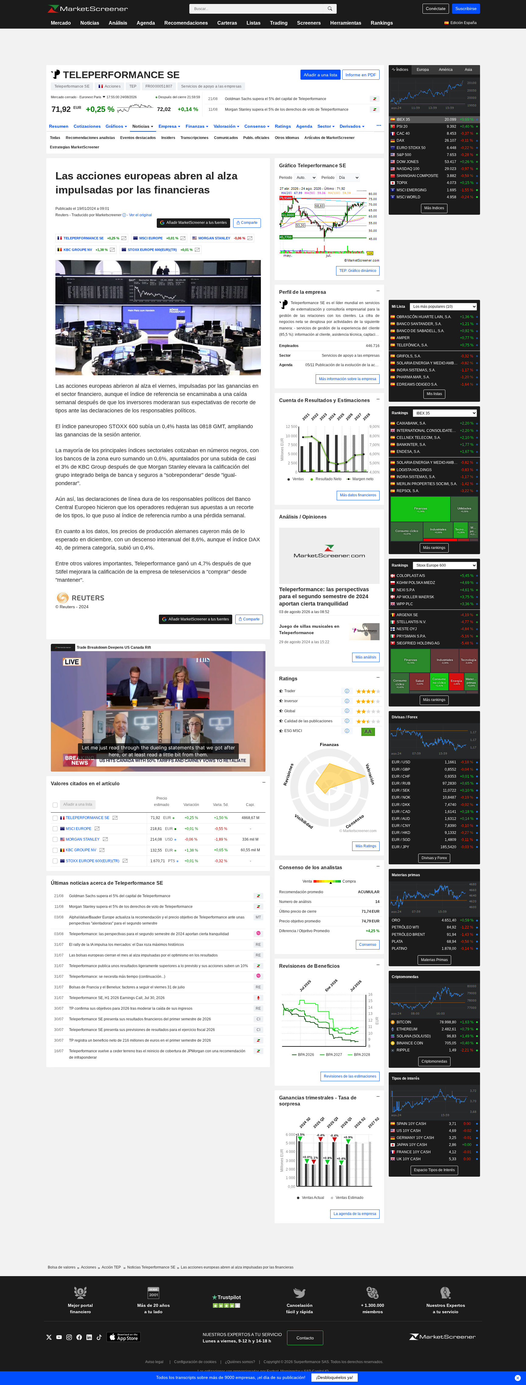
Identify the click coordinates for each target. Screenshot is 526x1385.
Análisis (118, 23)
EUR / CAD (401, 812)
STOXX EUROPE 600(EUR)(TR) (92, 861)
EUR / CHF (401, 776)
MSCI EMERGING (411, 190)
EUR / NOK (401, 797)
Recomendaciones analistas (90, 138)
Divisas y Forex (434, 858)
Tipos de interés (405, 1078)
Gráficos (115, 126)
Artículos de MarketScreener (329, 138)
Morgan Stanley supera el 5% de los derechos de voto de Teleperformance (287, 109)
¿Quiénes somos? (240, 1362)
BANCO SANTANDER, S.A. (419, 324)
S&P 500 (404, 155)
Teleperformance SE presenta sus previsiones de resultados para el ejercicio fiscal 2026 (142, 1030)
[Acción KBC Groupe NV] (111, 249)
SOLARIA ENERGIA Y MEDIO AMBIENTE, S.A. (427, 363)
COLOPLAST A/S (411, 576)
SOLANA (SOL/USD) (414, 1036)
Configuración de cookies (195, 1362)
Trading (279, 23)
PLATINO (399, 948)
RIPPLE (403, 1050)
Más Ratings (366, 846)
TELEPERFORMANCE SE (87, 818)
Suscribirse (466, 8)
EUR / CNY (401, 826)
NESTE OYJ (407, 629)
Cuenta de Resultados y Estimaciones (324, 400)
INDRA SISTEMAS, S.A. (416, 370)
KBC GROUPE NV (81, 850)
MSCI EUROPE (78, 829)
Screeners (309, 23)
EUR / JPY (400, 847)
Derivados (351, 126)
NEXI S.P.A (406, 590)
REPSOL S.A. (408, 491)
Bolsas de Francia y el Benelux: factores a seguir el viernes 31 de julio (127, 987)
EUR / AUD (401, 819)
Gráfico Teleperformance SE (312, 165)
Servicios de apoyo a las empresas (351, 355)
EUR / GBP (401, 769)
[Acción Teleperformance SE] (123, 238)
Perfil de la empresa (302, 292)
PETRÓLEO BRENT (408, 934)
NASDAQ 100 (408, 169)
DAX (400, 140)
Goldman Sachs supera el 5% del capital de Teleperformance (275, 99)
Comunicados (226, 138)
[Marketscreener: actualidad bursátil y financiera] (87, 8)
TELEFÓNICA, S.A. (412, 345)
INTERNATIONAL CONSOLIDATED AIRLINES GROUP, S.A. (427, 431)
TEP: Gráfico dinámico (357, 271)
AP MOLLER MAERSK (415, 597)
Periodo (285, 177)
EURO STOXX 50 (411, 148)
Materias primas (406, 875)
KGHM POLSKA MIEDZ (416, 583)
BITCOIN (404, 1022)
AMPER (403, 338)
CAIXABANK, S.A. (411, 423)
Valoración (225, 126)
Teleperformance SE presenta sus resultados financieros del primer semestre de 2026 (140, 1019)
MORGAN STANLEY (83, 839)
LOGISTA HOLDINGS (414, 470)
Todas (55, 138)
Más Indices (434, 208)
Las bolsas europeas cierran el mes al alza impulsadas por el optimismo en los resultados (143, 955)
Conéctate (436, 8)
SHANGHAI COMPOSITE (417, 176)
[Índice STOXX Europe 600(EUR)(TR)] (196, 249)
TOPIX (402, 183)
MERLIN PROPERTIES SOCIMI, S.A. (427, 484)
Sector (324, 126)
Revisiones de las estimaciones (350, 1076)
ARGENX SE (407, 615)
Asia (468, 70)
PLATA (397, 941)
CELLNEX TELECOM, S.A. (419, 438)
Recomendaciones (186, 23)
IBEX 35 (403, 119)
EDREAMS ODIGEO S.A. (417, 384)
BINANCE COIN (410, 1043)
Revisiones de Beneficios (309, 966)
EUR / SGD (401, 840)
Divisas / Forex (405, 717)
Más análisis (366, 657)
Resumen (58, 126)
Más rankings (434, 548)
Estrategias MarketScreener (74, 147)
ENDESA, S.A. (408, 452)
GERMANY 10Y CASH (415, 1138)
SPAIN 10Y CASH (411, 1124)
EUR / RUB (401, 783)
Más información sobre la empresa (347, 379)
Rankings (382, 23)
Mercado (61, 23)
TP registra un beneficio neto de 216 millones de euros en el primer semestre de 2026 (140, 1040)
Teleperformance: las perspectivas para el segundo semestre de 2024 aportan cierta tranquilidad (149, 934)
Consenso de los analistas (310, 867)
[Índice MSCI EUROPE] (182, 238)
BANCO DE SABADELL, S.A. (420, 331)
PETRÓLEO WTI (405, 927)
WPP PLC (405, 604)
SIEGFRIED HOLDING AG (418, 643)
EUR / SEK (401, 790)
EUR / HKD (401, 833)
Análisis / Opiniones (303, 516)
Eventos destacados (138, 138)
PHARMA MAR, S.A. (413, 377)
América (446, 70)
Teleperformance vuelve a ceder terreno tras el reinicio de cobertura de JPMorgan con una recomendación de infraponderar (157, 1054)
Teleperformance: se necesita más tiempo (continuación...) (117, 976)
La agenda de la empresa (355, 1214)
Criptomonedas (405, 977)
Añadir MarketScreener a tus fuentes (196, 222)
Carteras (227, 23)
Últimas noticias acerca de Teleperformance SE (107, 883)
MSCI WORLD (408, 197)
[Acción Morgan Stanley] (249, 238)
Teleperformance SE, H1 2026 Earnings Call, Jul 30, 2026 (117, 998)
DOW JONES (408, 162)
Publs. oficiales (256, 138)
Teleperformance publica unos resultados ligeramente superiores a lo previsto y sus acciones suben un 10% (158, 966)
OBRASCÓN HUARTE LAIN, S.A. (424, 317)
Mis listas (434, 394)
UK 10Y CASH (409, 1159)
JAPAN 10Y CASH (412, 1145)
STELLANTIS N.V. (411, 622)
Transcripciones (195, 138)
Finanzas (196, 126)
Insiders (168, 138)
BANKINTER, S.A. (411, 445)
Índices (401, 70)
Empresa (168, 126)
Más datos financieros (358, 495)
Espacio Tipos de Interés (434, 1170)
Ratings (283, 126)
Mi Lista (398, 306)
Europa (423, 70)
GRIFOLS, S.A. (409, 356)
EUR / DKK (401, 805)
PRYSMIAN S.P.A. (411, 636)
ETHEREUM (407, 1029)
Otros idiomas (287, 138)
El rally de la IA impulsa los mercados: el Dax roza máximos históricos (126, 944)
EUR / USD (401, 762)
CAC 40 (403, 133)
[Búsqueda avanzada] (330, 9)
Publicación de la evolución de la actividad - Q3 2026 (359, 365)
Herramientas (345, 23)
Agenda (146, 23)
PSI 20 (402, 126)
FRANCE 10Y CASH (414, 1152)
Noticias (89, 23)
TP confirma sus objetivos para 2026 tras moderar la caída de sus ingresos (130, 1008)
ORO (396, 920)
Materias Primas (434, 960)
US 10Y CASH (409, 1131)
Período (328, 177)
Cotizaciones (87, 126)
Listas (254, 23)
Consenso (255, 126)
